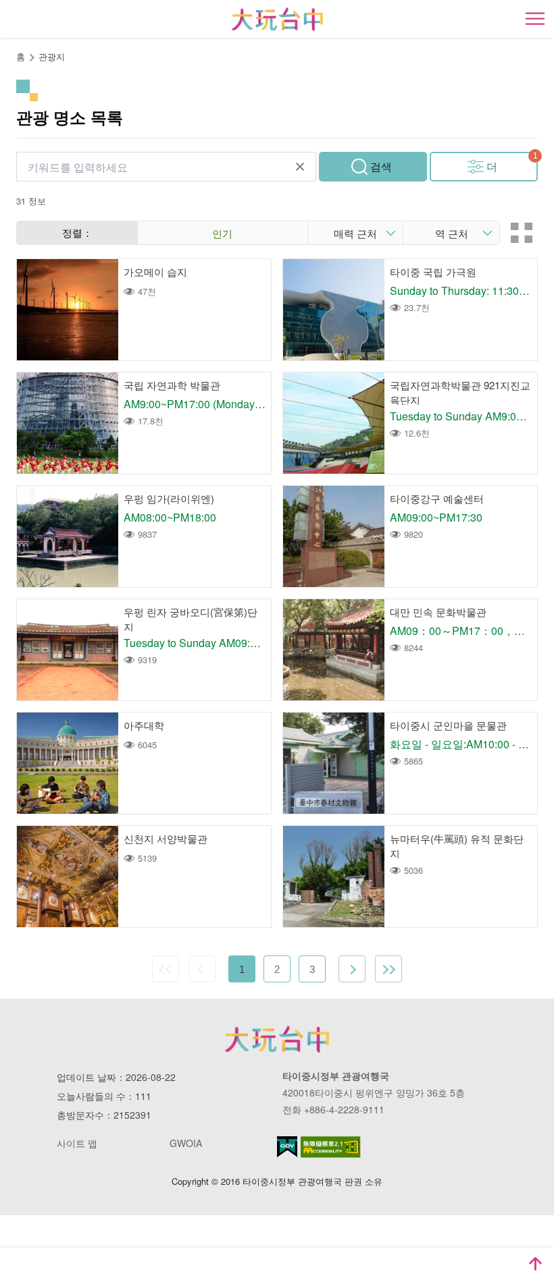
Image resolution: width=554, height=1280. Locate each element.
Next (352, 968)
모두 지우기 (300, 166)
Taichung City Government (277, 1039)
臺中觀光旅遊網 (277, 19)
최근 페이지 (388, 968)
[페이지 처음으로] (535, 1264)
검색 (381, 166)
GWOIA (186, 1143)
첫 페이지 (165, 968)
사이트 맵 (77, 1143)
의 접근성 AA (331, 1147)
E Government (287, 1146)
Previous (202, 968)
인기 (222, 233)
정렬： (77, 232)
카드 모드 (521, 233)
